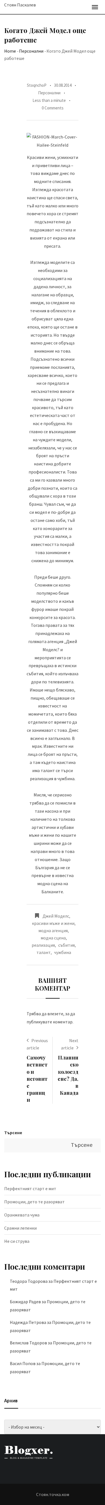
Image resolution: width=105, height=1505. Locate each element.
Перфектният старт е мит (30, 1188)
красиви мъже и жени (53, 923)
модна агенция (53, 930)
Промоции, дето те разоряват (34, 1201)
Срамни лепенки (20, 1228)
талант (43, 952)
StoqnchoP (36, 85)
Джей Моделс (56, 916)
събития (66, 945)
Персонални (31, 51)
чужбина (62, 952)
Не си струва (16, 1241)
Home (10, 51)
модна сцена (53, 938)
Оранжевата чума (21, 1215)
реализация (43, 945)
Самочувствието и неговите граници (37, 1078)
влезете (55, 1013)
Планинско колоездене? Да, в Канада (68, 1075)
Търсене (13, 1132)
